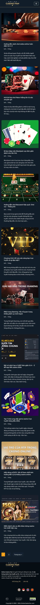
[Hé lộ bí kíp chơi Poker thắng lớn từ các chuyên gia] (20, 81)
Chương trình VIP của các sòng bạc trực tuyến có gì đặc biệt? (18, 259)
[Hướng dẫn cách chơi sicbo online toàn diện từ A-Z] (20, 27)
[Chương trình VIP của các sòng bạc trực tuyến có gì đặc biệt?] (20, 241)
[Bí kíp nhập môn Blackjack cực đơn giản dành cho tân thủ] (20, 134)
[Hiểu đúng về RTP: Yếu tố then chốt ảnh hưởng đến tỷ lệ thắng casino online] (20, 456)
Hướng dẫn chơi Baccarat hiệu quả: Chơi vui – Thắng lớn (19, 205)
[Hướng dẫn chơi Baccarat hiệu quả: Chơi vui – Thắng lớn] (20, 188)
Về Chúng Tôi (16, 581)
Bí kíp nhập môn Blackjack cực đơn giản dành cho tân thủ (19, 152)
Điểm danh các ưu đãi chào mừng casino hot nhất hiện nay (19, 527)
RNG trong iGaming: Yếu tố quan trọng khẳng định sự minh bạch (18, 312)
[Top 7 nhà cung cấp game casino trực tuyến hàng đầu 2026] (20, 402)
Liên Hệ (25, 581)
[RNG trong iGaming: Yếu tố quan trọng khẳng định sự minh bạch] (20, 295)
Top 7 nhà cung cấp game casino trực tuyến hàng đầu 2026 (18, 420)
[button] (36, 3)
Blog (9, 49)
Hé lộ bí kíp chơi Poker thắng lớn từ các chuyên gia (18, 98)
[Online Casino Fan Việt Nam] (12, 3)
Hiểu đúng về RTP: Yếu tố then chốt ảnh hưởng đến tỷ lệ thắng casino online (18, 473)
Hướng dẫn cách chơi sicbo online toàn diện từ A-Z (18, 45)
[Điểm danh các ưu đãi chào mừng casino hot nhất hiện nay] (20, 509)
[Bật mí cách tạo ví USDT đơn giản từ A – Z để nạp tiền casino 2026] (20, 348)
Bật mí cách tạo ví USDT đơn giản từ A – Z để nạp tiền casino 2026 (19, 366)
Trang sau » (18, 554)
